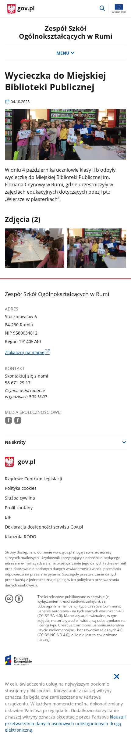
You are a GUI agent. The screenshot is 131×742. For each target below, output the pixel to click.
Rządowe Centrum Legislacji (33, 479)
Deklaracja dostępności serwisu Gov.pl (44, 527)
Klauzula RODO (20, 536)
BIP (8, 517)
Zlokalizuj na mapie (27, 352)
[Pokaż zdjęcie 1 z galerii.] (35, 248)
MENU (62, 53)
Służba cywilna (20, 498)
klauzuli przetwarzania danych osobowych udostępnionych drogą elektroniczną (65, 723)
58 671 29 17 (17, 382)
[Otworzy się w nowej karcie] (8, 420)
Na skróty (15, 442)
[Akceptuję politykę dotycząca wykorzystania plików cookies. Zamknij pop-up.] (117, 676)
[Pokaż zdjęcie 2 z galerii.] (96, 248)
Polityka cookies (21, 488)
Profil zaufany (19, 508)
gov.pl (26, 462)
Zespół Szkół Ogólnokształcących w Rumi (65, 32)
